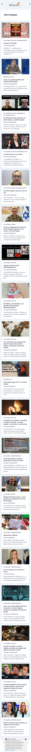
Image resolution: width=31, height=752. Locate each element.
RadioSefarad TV (10, 115)
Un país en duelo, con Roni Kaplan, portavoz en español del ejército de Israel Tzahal (14, 648)
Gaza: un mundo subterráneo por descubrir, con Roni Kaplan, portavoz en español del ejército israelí (15, 609)
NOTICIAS (13, 40)
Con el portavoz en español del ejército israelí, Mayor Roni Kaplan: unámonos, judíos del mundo (14, 344)
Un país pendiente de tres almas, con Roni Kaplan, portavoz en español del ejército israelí (15, 686)
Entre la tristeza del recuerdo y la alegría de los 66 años (15, 723)
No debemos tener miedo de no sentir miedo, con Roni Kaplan (14, 119)
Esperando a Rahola (10, 535)
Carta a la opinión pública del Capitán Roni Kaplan (13, 80)
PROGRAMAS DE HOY (22, 40)
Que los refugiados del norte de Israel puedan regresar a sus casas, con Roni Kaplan (14, 229)
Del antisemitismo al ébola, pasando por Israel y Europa (13, 459)
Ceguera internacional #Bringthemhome (11, 266)
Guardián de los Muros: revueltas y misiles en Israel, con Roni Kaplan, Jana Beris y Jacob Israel (15, 422)
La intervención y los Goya (12, 154)
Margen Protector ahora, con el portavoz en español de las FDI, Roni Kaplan (14, 498)
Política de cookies (10, 750)
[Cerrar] (25, 739)
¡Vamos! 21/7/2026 (10, 43)
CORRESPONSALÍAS (16, 456)
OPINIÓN (13, 188)
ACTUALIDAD (6, 40)
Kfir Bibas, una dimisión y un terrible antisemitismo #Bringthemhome (13, 305)
